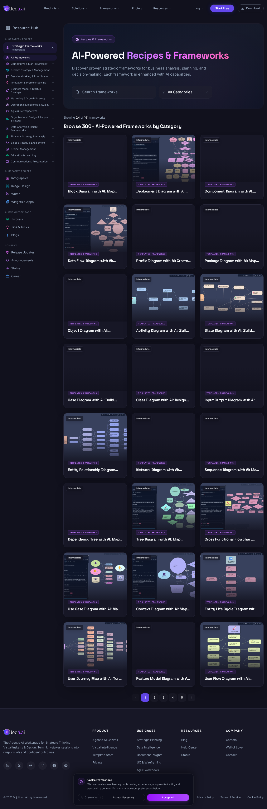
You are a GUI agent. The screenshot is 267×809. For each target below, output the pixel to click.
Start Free (222, 8)
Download (253, 8)
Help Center (189, 747)
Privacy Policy (205, 797)
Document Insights (149, 755)
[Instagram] (42, 765)
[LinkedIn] (7, 765)
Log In (199, 8)
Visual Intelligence (104, 747)
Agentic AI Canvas (105, 740)
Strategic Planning (149, 740)
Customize (91, 797)
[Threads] (31, 765)
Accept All (168, 797)
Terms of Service (230, 797)
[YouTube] (66, 765)
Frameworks (108, 8)
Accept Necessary (124, 797)
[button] (53, 64)
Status (185, 755)
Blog (184, 740)
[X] (19, 765)
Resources (160, 8)
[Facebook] (54, 765)
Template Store (102, 755)
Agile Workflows (148, 770)
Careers (231, 740)
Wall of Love (234, 747)
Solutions (78, 8)
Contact (231, 755)
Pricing (137, 8)
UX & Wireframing (149, 762)
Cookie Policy (255, 797)
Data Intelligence (148, 747)
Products (50, 8)
